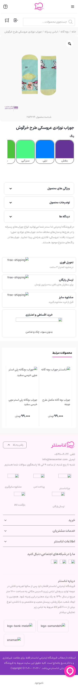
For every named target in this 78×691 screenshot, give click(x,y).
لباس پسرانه (51, 31)
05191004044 (61, 454)
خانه (73, 31)
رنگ (72, 136)
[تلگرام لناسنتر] (63, 563)
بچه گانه (64, 31)
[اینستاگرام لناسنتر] (72, 563)
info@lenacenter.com (55, 459)
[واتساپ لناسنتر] (54, 563)
